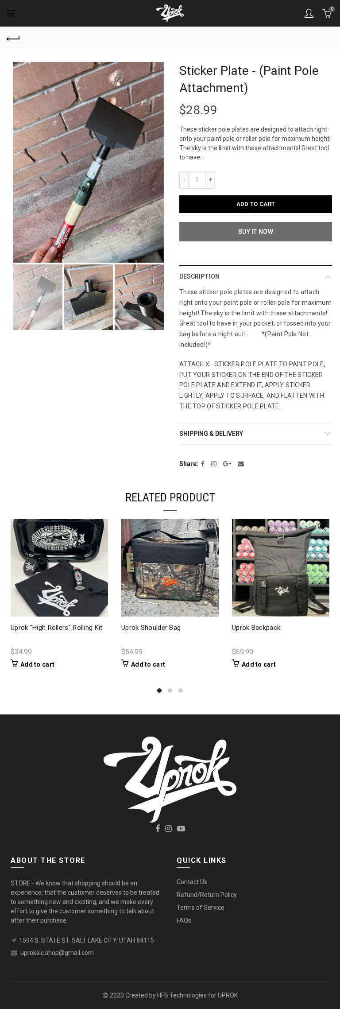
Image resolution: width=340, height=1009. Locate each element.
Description (199, 276)
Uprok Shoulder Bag (151, 628)
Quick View (100, 527)
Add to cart (255, 204)
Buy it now (255, 231)
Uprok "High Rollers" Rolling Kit (57, 628)
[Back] (13, 38)
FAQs (184, 920)
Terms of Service (200, 907)
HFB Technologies (182, 995)
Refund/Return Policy (207, 894)
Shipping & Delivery (211, 433)
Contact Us (192, 881)
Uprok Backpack (256, 628)
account (309, 13)
